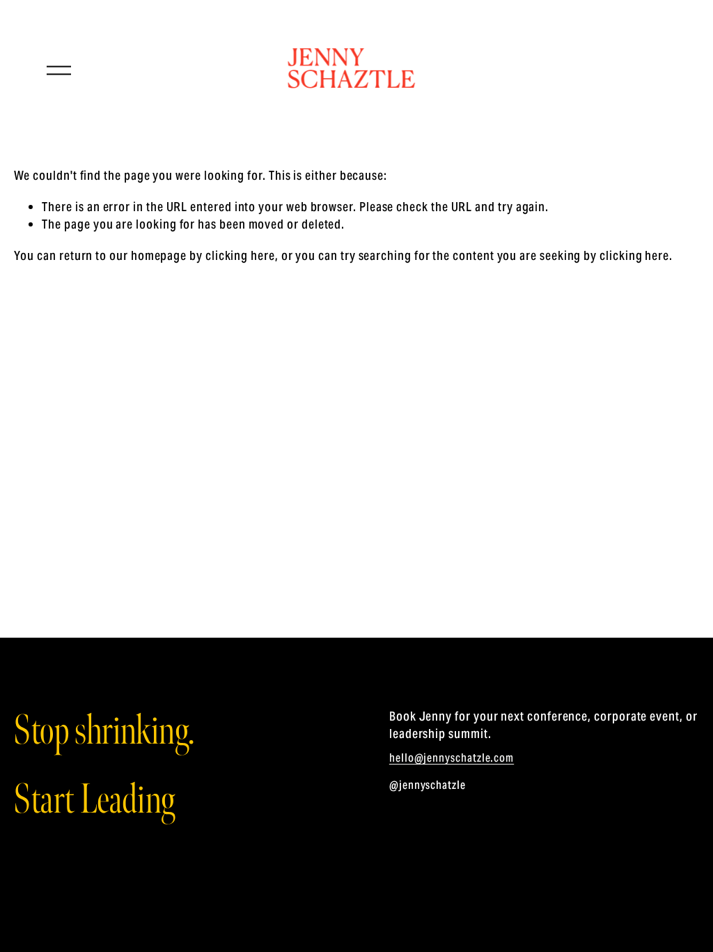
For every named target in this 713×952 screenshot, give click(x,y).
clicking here (240, 255)
